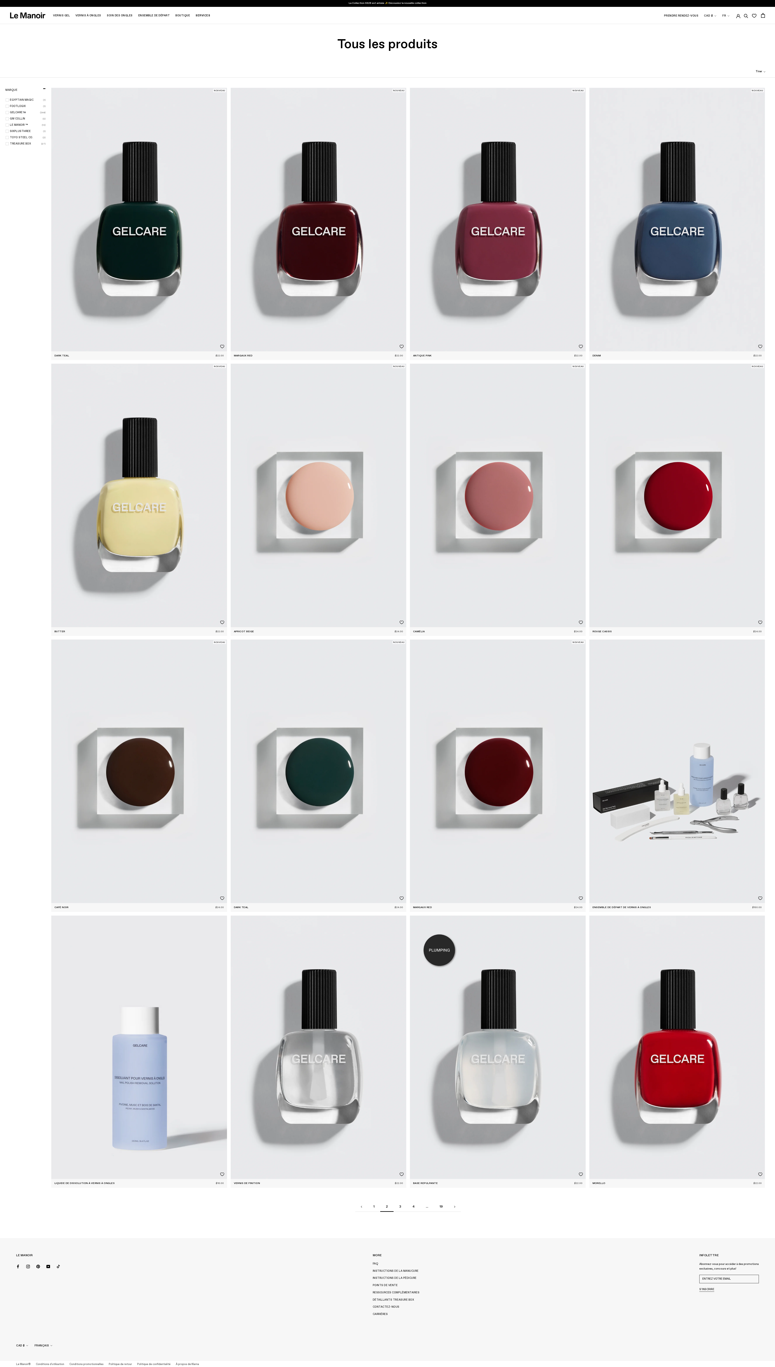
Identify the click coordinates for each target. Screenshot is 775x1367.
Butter (59, 631)
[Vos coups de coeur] (754, 16)
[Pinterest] (38, 1266)
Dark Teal (61, 356)
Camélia (419, 631)
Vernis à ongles (88, 15)
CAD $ (708, 16)
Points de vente (385, 1285)
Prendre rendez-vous (681, 16)
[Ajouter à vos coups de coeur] (222, 346)
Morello (599, 1183)
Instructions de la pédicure (395, 1278)
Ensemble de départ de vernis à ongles (622, 907)
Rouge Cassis (602, 631)
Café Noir (61, 907)
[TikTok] (58, 1266)
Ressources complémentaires (396, 1292)
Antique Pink (422, 356)
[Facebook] (18, 1266)
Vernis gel (61, 15)
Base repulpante (425, 1183)
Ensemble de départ (154, 15)
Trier (759, 71)
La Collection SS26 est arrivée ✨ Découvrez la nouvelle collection (387, 3)
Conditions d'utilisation (50, 1364)
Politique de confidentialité (154, 1364)
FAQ (375, 1263)
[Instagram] (28, 1266)
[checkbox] (28, 100)
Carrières (380, 1314)
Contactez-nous (386, 1307)
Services (203, 15)
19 (441, 1206)
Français (42, 1345)
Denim (597, 356)
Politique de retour (120, 1364)
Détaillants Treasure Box (393, 1300)
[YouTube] (48, 1266)
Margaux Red (243, 356)
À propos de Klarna (187, 1364)
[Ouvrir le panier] (763, 15)
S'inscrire (706, 1289)
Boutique (182, 15)
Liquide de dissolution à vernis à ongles (84, 1183)
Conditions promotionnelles (86, 1364)
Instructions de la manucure (396, 1271)
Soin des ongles (120, 15)
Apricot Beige (244, 631)
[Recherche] (746, 15)
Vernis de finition (247, 1183)
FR (724, 16)
